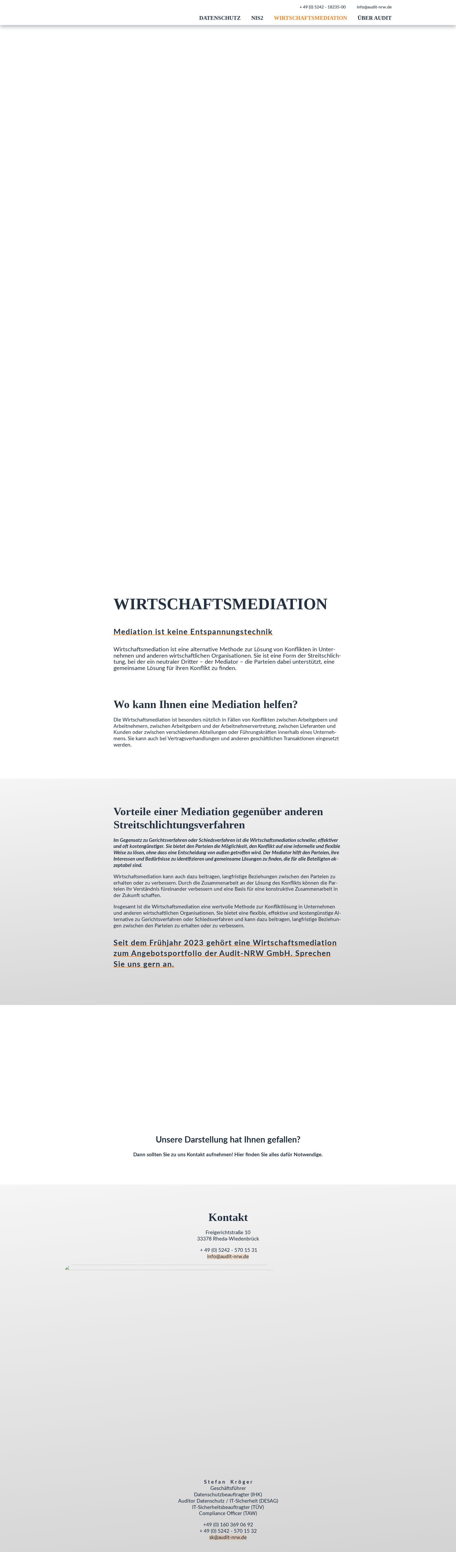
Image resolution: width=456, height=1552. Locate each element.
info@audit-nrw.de (374, 7)
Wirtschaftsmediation (310, 18)
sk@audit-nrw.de (228, 1537)
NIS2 (257, 18)
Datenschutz (220, 18)
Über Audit (375, 18)
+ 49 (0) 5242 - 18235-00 (323, 7)
